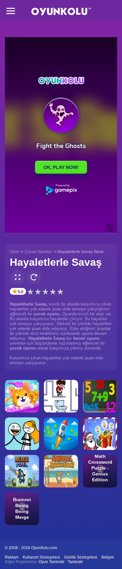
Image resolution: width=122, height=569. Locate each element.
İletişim (108, 557)
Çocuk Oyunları (38, 251)
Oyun (14, 251)
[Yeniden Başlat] (34, 277)
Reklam (12, 557)
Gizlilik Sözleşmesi (80, 557)
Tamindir (75, 562)
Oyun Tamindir (51, 562)
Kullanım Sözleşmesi (41, 557)
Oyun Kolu (61, 11)
